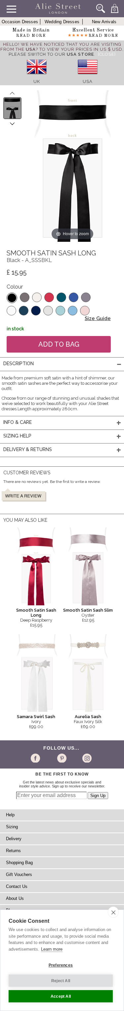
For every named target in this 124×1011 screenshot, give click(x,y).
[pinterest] (61, 758)
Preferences (61, 965)
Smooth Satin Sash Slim (88, 610)
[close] (113, 912)
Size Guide (98, 318)
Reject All (60, 980)
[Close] (107, 54)
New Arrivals (104, 21)
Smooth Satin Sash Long (36, 613)
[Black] (12, 298)
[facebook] (36, 758)
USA (88, 81)
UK (36, 81)
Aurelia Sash (88, 716)
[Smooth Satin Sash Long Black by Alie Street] (12, 108)
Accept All (61, 996)
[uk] (36, 76)
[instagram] (86, 758)
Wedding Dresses (62, 21)
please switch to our (51, 54)
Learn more (51, 949)
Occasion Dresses (20, 21)
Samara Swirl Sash (36, 716)
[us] (87, 76)
